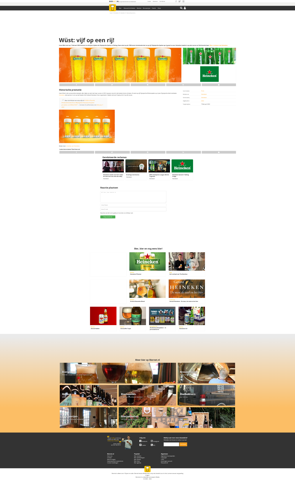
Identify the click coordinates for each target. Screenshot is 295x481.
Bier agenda (137, 463)
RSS (154, 445)
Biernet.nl (138, 477)
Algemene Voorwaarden (168, 456)
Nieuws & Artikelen (129, 8)
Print (202, 91)
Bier (120, 8)
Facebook (144, 441)
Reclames (116, 13)
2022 (202, 101)
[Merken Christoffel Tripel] (133, 316)
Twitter (143, 445)
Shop (159, 8)
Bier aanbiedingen (139, 458)
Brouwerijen (146, 8)
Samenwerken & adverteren (115, 461)
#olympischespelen (88, 103)
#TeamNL (92, 100)
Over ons (109, 456)
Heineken (122, 13)
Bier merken (137, 456)
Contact (149, 1)
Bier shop (137, 461)
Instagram (156, 441)
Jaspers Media (155, 477)
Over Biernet (162, 1)
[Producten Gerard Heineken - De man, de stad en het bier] (187, 288)
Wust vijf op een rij (131, 13)
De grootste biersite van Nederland (127, 1)
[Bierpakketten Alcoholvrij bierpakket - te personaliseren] (162, 316)
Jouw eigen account (166, 461)
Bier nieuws (137, 459)
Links (162, 459)
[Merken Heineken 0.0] (192, 316)
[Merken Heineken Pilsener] (147, 261)
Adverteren (155, 1)
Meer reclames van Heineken (219, 45)
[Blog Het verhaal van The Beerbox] (187, 261)
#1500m (86, 100)
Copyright (164, 458)
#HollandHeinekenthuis (68, 103)
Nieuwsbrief (164, 463)
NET (114, 1)
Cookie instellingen (112, 463)
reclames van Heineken (73, 146)
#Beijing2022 (79, 103)
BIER (111, 1)
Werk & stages (111, 459)
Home (111, 13)
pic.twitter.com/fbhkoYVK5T (69, 105)
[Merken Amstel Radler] (103, 316)
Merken (139, 8)
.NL (117, 1)
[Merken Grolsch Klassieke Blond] (147, 288)
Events (154, 8)
